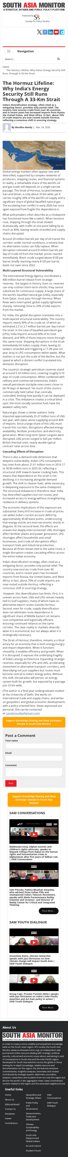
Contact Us (10, 1108)
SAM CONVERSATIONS (27, 813)
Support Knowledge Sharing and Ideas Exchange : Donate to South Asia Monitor (34, 722)
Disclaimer (10, 1113)
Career (8, 1118)
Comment (11, 765)
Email (8, 752)
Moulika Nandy (23, 127)
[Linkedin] (50, 32)
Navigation (25, 51)
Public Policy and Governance (32, 1105)
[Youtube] (56, 32)
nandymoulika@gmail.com (22, 713)
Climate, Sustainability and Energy (32, 1127)
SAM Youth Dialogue (28, 922)
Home (6, 66)
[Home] (34, 7)
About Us (9, 1099)
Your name (11, 740)
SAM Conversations (54, 1096)
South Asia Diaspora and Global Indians (33, 1138)
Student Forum (33, 1150)
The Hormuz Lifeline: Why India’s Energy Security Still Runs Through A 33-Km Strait (31, 91)
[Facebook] (45, 32)
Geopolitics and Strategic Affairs (33, 1096)
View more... (48, 911)
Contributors (11, 1123)
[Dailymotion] (61, 32)
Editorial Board (12, 1104)
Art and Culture (33, 1145)
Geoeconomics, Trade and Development (33, 1116)
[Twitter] (39, 32)
